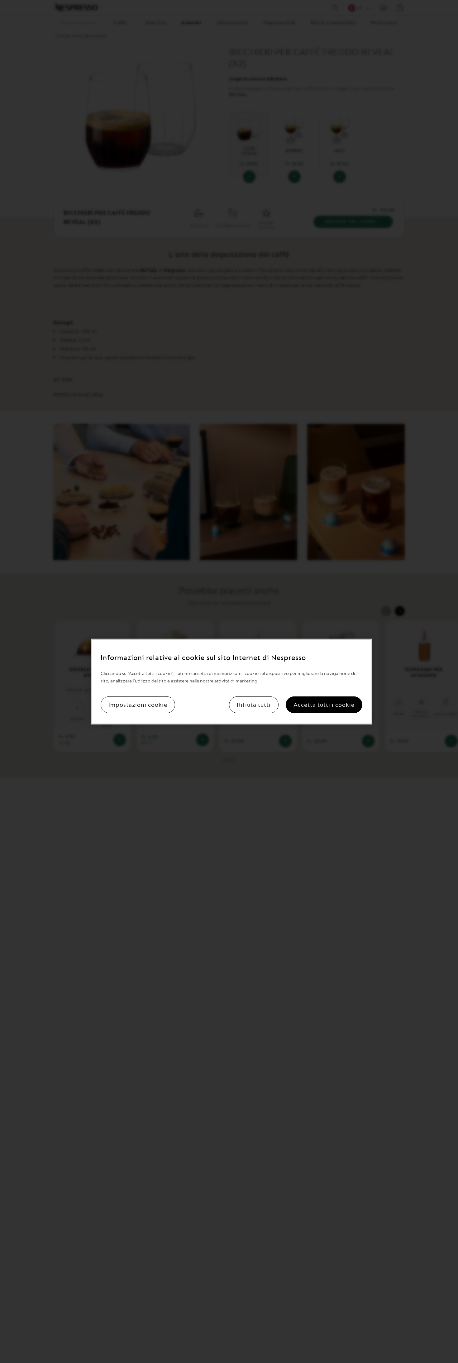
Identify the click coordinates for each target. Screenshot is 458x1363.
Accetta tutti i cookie (324, 704)
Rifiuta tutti (254, 704)
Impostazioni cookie (137, 704)
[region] (231, 682)
